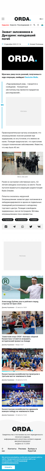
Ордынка (5, 25)
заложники (22, 220)
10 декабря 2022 (10, 44)
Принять (8, 467)
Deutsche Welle (31, 77)
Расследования (23, 25)
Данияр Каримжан (8, 307)
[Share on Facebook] (6, 227)
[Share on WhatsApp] (22, 227)
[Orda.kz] (22, 432)
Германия (8, 220)
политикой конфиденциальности (14, 462)
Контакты (12, 449)
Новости (13, 25)
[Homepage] (23, 19)
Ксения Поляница (36, 44)
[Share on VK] (39, 227)
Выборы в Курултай (32, 450)
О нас (3, 450)
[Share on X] (31, 227)
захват (34, 220)
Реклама (22, 449)
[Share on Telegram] (14, 227)
